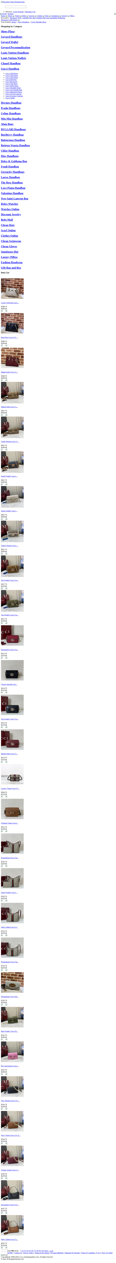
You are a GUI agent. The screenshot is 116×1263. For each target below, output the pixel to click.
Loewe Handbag (10, 177)
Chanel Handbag (11, 63)
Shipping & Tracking (72, 1253)
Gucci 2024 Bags (11, 78)
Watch (17, 16)
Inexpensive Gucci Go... (9, 650)
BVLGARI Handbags (13, 129)
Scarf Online (8, 230)
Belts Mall (7, 219)
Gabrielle (25, 18)
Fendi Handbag (10, 166)
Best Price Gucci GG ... (9, 337)
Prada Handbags (10, 108)
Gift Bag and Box (11, 267)
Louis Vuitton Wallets (13, 58)
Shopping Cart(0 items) (9, 20)
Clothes (39, 16)
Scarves (31, 16)
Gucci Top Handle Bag (13, 90)
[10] (42, 1251)
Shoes (10, 16)
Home (3, 16)
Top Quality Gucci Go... (9, 580)
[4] (27, 1251)
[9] (40, 1251)
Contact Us (18, 1253)
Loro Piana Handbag (13, 187)
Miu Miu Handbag (12, 118)
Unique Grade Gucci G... (10, 1170)
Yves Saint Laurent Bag (14, 198)
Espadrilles (54, 18)
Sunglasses (55, 16)
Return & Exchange (42, 1253)
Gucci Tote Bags (11, 84)
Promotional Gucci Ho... (10, 997)
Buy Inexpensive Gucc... (10, 1066)
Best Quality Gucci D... (9, 1031)
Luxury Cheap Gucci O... (10, 788)
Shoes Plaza (8, 31)
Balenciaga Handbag (13, 140)
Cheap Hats (7, 225)
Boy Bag (32, 18)
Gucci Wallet (10, 98)
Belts (24, 16)
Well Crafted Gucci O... (9, 927)
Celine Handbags (11, 113)
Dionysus (45, 18)
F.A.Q (98, 1253)
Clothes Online (9, 235)
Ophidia (39, 18)
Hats (46, 16)
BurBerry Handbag (12, 134)
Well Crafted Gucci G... (9, 1239)
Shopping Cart (30, 12)
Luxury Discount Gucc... (10, 303)
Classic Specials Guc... (9, 684)
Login (15, 12)
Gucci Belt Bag (11, 80)
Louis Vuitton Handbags (15, 52)
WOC (20, 18)
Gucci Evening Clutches (14, 96)
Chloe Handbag (10, 150)
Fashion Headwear (12, 262)
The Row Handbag (12, 182)
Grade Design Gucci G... (10, 442)
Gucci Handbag (23, 22)
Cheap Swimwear (11, 241)
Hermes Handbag (11, 102)
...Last (51, 1251)
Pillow (72, 16)
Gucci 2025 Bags (11, 76)
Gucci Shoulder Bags (38, 22)
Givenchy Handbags (12, 171)
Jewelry (64, 16)
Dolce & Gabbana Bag (14, 161)
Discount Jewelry (11, 214)
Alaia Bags (7, 124)
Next (46, 1251)
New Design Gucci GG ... (10, 1101)
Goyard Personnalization (15, 47)
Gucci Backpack (11, 82)
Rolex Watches (9, 203)
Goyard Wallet (9, 42)
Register (21, 12)
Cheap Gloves (9, 246)
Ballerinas (61, 18)
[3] (25, 1251)
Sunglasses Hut (9, 251)
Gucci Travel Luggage (13, 94)
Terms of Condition (88, 1253)
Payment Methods (57, 1253)
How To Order (107, 1253)
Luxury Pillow (9, 257)
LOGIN (4, 14)
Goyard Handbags (11, 36)
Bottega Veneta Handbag (15, 145)
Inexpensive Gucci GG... (10, 1205)
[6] (32, 1251)
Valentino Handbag (12, 193)
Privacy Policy (28, 1253)
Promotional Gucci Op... (10, 858)
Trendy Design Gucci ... (9, 546)
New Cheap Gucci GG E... (11, 1135)
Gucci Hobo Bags (11, 86)
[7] (35, 1251)
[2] (22, 1251)
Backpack (13, 18)
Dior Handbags (10, 156)
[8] (37, 1251)
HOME (10, 1253)
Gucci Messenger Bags (13, 92)
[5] (30, 1251)
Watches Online (10, 209)
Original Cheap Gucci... (9, 823)
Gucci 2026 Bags (11, 73)
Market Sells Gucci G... (9, 372)
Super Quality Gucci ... (9, 476)
